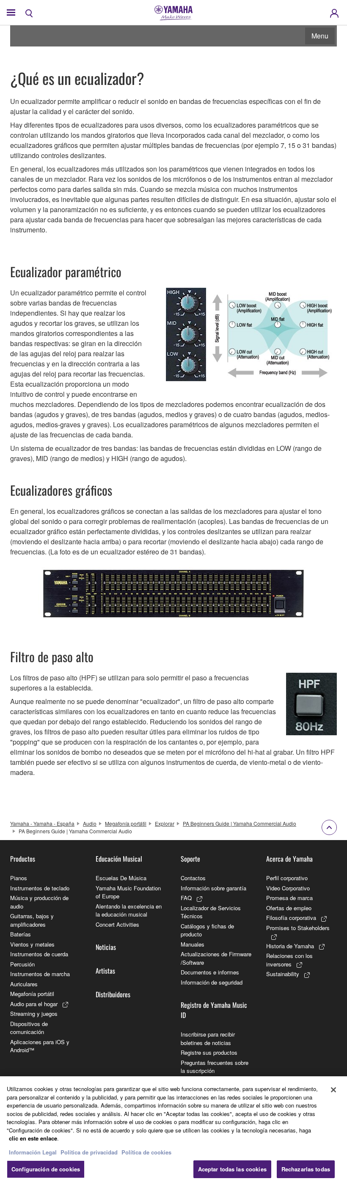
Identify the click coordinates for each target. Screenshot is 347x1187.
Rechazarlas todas (305, 1169)
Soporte (190, 859)
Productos (22, 859)
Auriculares (24, 984)
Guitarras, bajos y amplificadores (32, 920)
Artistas (105, 971)
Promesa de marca (289, 898)
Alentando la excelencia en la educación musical (129, 910)
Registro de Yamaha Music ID (214, 1010)
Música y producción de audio (39, 902)
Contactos (193, 878)
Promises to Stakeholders (298, 928)
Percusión (22, 964)
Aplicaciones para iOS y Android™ (39, 1046)
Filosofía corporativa (291, 918)
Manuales (192, 944)
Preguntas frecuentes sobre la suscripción (214, 1067)
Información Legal (33, 1152)
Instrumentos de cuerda (39, 954)
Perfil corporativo (287, 878)
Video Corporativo (288, 888)
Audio (89, 823)
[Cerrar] (333, 1090)
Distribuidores (113, 994)
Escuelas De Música (121, 878)
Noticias (106, 947)
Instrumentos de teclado (39, 888)
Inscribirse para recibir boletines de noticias (208, 1038)
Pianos (18, 878)
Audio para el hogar (34, 1004)
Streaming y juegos (34, 1014)
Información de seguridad (211, 982)
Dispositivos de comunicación (29, 1028)
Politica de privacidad (89, 1152)
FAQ (186, 898)
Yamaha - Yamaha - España (42, 823)
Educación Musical (119, 859)
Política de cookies (146, 1152)
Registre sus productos (209, 1052)
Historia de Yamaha (290, 946)
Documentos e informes (210, 972)
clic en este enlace (33, 1138)
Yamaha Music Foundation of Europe (128, 892)
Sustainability (282, 974)
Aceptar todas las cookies (232, 1169)
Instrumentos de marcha (40, 974)
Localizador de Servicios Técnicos (211, 912)
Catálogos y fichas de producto (207, 930)
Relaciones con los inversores (289, 960)
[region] (173, 1131)
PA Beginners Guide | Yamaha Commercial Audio (239, 823)
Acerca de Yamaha (289, 859)
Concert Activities (117, 924)
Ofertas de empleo (288, 908)
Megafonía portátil (125, 823)
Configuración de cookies (45, 1169)
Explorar (164, 823)
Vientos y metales (32, 944)
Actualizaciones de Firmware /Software (216, 958)
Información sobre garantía (213, 888)
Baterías (20, 934)
